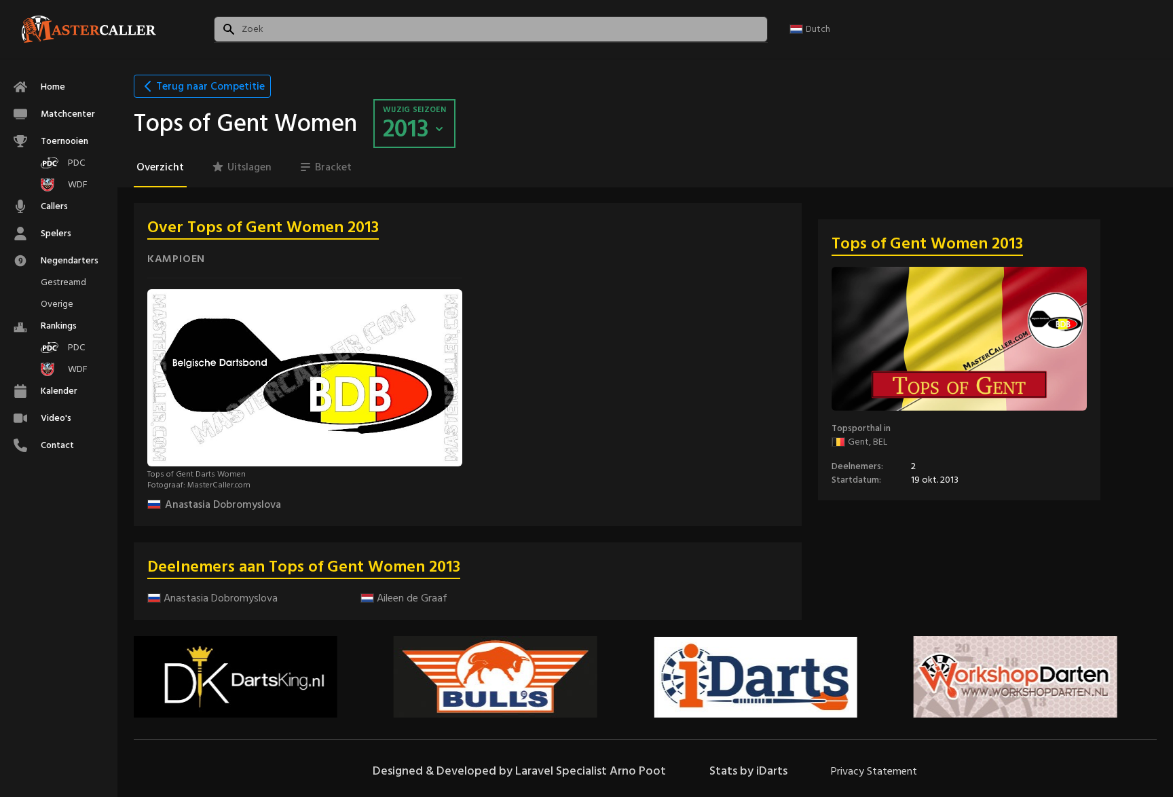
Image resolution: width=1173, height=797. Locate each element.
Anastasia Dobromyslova (223, 504)
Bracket (333, 167)
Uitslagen (249, 167)
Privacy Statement (874, 771)
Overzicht (160, 167)
